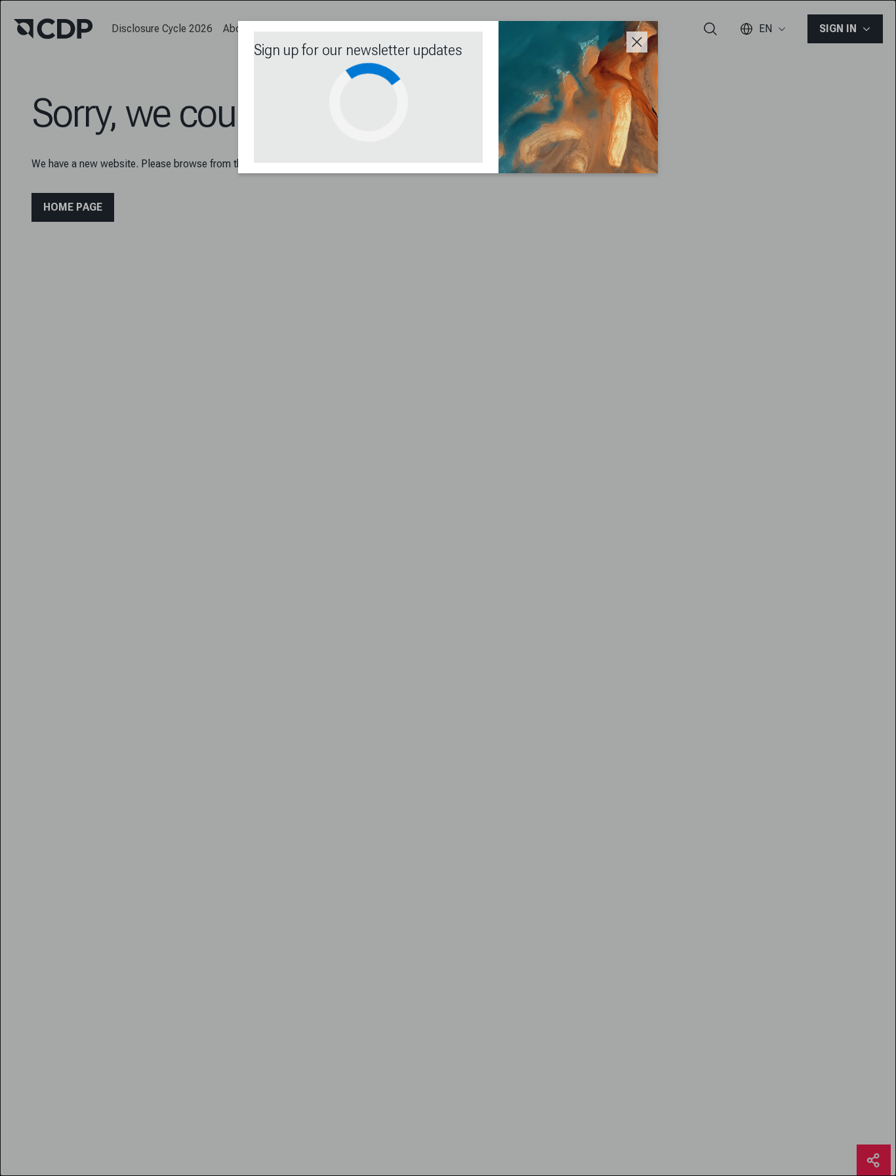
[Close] (636, 42)
